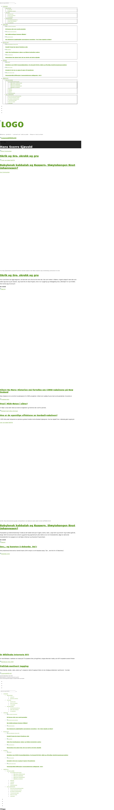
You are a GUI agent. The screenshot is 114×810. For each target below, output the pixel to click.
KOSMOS (5, 60)
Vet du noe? (10, 14)
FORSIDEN (5, 6)
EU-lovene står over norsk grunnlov (15, 29)
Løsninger (10, 103)
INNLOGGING (8, 8)
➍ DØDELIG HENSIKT (15, 87)
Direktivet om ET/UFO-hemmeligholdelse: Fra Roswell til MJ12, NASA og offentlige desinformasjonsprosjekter (36, 64)
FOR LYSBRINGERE (9, 94)
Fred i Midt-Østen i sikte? (14, 403)
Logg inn (10, 9)
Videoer (10, 91)
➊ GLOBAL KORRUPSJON (16, 83)
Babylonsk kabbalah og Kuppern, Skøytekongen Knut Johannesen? (37, 166)
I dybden (10, 90)
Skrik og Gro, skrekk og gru (19, 155)
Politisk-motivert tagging (14, 666)
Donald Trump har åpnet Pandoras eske (16, 47)
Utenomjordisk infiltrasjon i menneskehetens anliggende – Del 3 (23, 75)
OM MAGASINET (9, 18)
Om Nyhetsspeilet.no (13, 19)
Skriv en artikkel (11, 15)
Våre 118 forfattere (12, 21)
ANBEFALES (5, 78)
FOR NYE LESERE (9, 80)
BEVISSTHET (6, 42)
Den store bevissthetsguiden (14, 96)
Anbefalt (10, 88)
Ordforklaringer (11, 93)
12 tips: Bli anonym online (13, 97)
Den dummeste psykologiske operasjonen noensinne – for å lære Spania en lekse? (28, 39)
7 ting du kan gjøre (12, 100)
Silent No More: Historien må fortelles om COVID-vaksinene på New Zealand (36, 390)
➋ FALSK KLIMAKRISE (15, 84)
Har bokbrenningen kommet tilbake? (15, 34)
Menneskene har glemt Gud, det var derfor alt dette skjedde (22, 57)
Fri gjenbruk (10, 22)
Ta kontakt (10, 16)
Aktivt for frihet (11, 101)
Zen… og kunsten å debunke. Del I (18, 546)
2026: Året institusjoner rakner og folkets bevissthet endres (22, 52)
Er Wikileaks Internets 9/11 (14, 654)
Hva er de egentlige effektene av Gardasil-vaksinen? (29, 415)
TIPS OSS (7, 12)
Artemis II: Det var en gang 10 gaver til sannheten (19, 70)
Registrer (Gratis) (12, 11)
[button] (15, 3)
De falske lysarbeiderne (13, 98)
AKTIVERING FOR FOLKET (13, 81)
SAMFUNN (5, 24)
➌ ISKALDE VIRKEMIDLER (16, 85)
